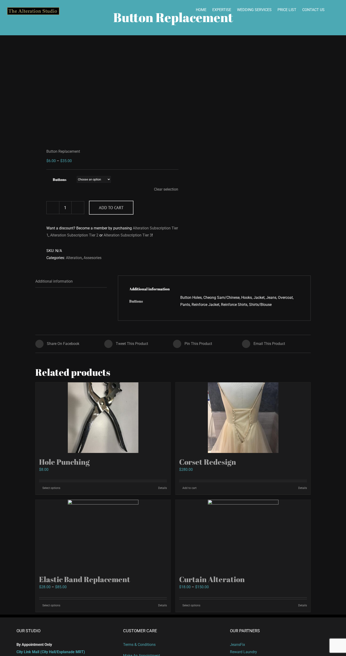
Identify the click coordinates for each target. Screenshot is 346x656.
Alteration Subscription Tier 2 (74, 235)
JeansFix (237, 644)
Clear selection (166, 189)
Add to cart (111, 207)
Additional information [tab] (54, 281)
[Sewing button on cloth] (101, 92)
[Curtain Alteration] (243, 535)
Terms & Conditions (139, 644)
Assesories (92, 258)
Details (162, 488)
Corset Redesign (207, 462)
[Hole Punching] (103, 417)
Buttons (59, 179)
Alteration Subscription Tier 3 (128, 235)
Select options (51, 488)
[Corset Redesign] (243, 417)
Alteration (74, 258)
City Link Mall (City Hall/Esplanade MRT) (50, 652)
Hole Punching (64, 462)
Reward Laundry (243, 652)
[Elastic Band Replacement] (103, 535)
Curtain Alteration (212, 579)
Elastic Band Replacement (84, 579)
